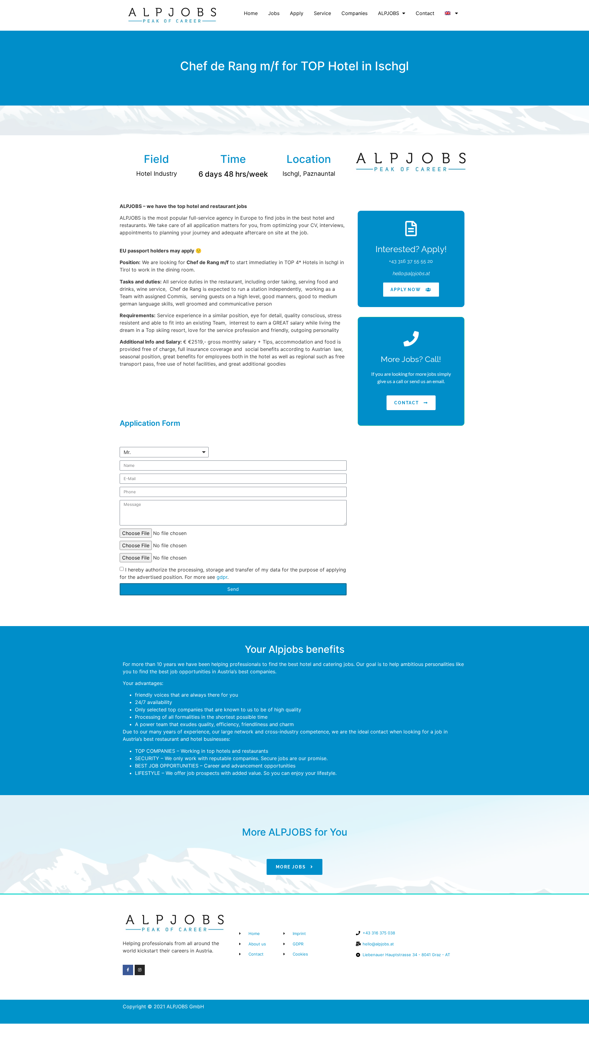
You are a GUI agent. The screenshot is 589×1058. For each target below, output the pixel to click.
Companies (354, 13)
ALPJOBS (388, 13)
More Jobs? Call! (411, 359)
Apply (296, 13)
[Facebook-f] (128, 970)
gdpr (222, 577)
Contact (425, 13)
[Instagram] (140, 970)
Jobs (273, 13)
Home (251, 13)
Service (322, 13)
